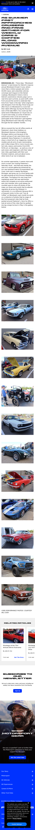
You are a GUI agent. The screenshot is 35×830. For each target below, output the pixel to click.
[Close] (28, 804)
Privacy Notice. (17, 818)
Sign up (3, 2)
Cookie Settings (17, 824)
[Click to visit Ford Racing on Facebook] (3, 827)
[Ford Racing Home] (4, 9)
